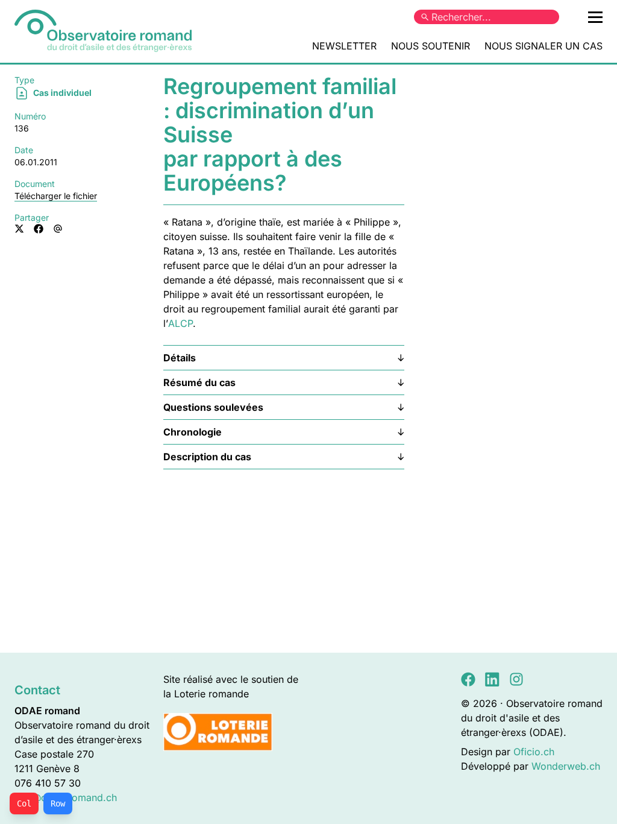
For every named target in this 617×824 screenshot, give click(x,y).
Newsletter (344, 46)
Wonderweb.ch (565, 766)
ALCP (180, 323)
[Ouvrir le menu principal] (595, 17)
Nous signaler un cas (543, 46)
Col (24, 803)
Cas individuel (61, 92)
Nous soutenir (430, 46)
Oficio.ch (533, 752)
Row (58, 803)
